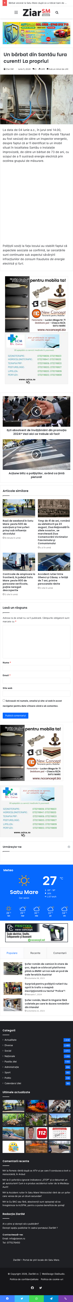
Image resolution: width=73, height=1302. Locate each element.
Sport (8, 1072)
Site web (7, 688)
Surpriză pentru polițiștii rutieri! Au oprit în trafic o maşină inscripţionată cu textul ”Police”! (46, 987)
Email (7, 675)
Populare (12, 953)
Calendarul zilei (13, 1083)
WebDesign (48, 1273)
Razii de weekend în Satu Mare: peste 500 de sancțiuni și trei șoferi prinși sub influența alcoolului (18, 527)
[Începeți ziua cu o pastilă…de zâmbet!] (13, 1147)
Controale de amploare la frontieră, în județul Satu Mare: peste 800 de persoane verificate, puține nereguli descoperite (19, 582)
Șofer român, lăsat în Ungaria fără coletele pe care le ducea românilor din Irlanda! (47, 1003)
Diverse (9, 1045)
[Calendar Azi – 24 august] (59, 1133)
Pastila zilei (11, 1061)
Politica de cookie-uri (52, 1279)
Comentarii (60, 953)
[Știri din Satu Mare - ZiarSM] (36, 12)
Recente (35, 953)
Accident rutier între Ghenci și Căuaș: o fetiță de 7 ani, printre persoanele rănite (53, 578)
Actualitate (10, 1039)
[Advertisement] (36, 205)
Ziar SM (10, 69)
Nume (7, 662)
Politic (8, 1078)
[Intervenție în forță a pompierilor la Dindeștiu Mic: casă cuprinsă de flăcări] (59, 1120)
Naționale (10, 1056)
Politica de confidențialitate (24, 1279)
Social (8, 1050)
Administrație (12, 1067)
